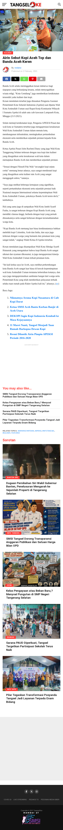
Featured (15, 433)
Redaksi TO (34, 799)
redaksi (18, 68)
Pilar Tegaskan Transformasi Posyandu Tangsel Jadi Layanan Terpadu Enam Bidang (31, 421)
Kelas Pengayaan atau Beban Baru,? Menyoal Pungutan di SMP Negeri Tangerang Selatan (27, 404)
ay (57, 283)
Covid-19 (7, 799)
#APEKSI (38, 431)
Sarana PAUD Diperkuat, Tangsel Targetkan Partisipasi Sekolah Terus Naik (26, 412)
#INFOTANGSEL (48, 431)
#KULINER (6, 433)
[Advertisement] (31, 365)
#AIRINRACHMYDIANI (26, 431)
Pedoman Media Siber (50, 799)
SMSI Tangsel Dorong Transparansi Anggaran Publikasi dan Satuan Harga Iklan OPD (27, 395)
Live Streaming (20, 799)
